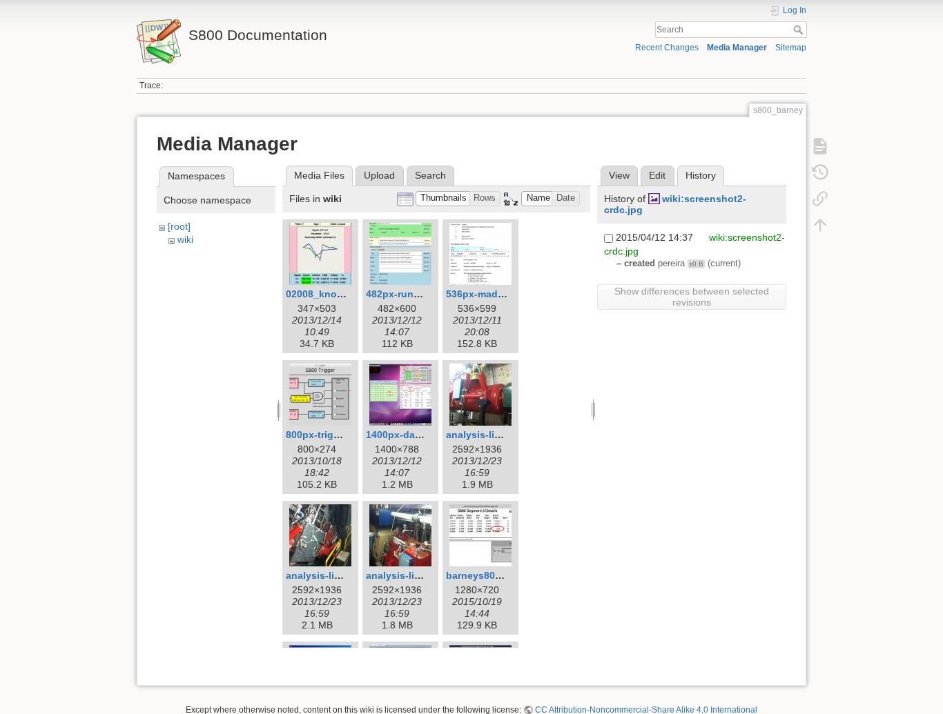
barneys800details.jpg (498, 575)
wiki (185, 239)
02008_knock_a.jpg (331, 293)
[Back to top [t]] (820, 225)
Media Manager (737, 47)
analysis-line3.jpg (407, 575)
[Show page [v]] (820, 146)
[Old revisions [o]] (820, 172)
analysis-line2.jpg (327, 575)
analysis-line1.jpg (487, 434)
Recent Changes (667, 47)
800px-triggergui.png (335, 434)
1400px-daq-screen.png (422, 434)
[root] (179, 226)
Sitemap (790, 47)
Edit (657, 175)
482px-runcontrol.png (417, 293)
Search (799, 29)
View (619, 175)
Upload (379, 175)
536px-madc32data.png (501, 293)
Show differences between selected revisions (691, 297)
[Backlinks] (820, 199)
